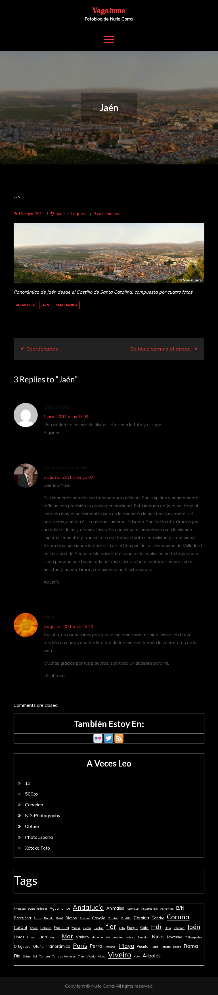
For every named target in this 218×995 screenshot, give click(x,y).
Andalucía (25, 305)
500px (32, 794)
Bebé (59, 918)
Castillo (126, 918)
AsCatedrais (149, 908)
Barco (37, 918)
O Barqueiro (193, 937)
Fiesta (87, 928)
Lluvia (31, 937)
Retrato (166, 947)
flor (111, 926)
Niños (158, 937)
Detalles (45, 928)
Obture (32, 826)
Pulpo (154, 947)
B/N (180, 908)
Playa (126, 945)
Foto (122, 928)
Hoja (168, 928)
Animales (115, 908)
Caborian (34, 804)
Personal (110, 947)
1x (27, 783)
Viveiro (119, 955)
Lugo (42, 937)
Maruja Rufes (56, 407)
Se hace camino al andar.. (161, 348)
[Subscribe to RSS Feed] (118, 738)
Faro (76, 927)
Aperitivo (133, 908)
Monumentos (114, 937)
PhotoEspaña (39, 837)
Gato (144, 927)
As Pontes (166, 908)
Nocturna (174, 937)
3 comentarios (106, 213)
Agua (54, 908)
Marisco (82, 937)
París (80, 945)
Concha (158, 918)
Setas (26, 956)
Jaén (45, 305)
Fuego (132, 927)
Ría (17, 956)
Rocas (177, 947)
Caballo (98, 918)
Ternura (44, 956)
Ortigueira (22, 946)
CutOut (20, 927)
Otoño (38, 946)
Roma (191, 946)
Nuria (60, 213)
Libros (19, 937)
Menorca (97, 937)
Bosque (84, 918)
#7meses (20, 908)
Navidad (143, 937)
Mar (67, 936)
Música (130, 937)
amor (65, 908)
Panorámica (66, 305)
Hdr (156, 926)
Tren (81, 956)
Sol (35, 956)
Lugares (78, 213)
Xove (137, 956)
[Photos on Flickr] (97, 738)
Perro (96, 946)
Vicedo (91, 956)
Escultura (61, 927)
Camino (113, 918)
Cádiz (34, 928)
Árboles (151, 955)
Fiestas (98, 928)
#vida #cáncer (37, 908)
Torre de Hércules (64, 956)
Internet (179, 928)
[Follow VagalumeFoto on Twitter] (108, 738)
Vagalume (109, 10)
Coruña (178, 917)
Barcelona (22, 918)
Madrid (54, 937)
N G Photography (42, 815)
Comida (141, 917)
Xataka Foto (37, 848)
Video (101, 956)
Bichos (71, 918)
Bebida (49, 918)
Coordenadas (42, 348)
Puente (142, 946)
